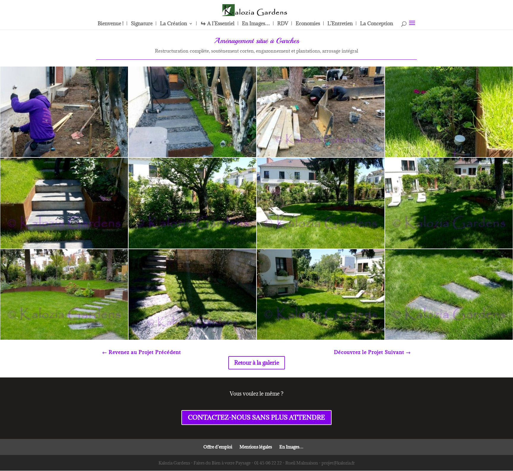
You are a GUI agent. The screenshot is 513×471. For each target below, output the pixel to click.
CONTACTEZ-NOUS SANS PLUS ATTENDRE (256, 417)
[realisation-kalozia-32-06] (449, 157)
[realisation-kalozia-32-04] (449, 339)
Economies (308, 24)
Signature (142, 24)
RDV (282, 24)
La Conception (376, 24)
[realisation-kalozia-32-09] (64, 157)
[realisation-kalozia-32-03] (320, 339)
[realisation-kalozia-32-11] (192, 339)
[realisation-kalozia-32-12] (192, 157)
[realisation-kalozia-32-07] (449, 248)
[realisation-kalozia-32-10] (320, 157)
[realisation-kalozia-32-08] (64, 339)
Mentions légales (256, 447)
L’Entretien (340, 24)
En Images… (256, 24)
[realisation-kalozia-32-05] (320, 248)
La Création (173, 24)
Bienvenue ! (111, 24)
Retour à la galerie (256, 362)
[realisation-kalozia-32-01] (192, 248)
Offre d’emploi (217, 447)
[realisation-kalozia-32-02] (64, 248)
